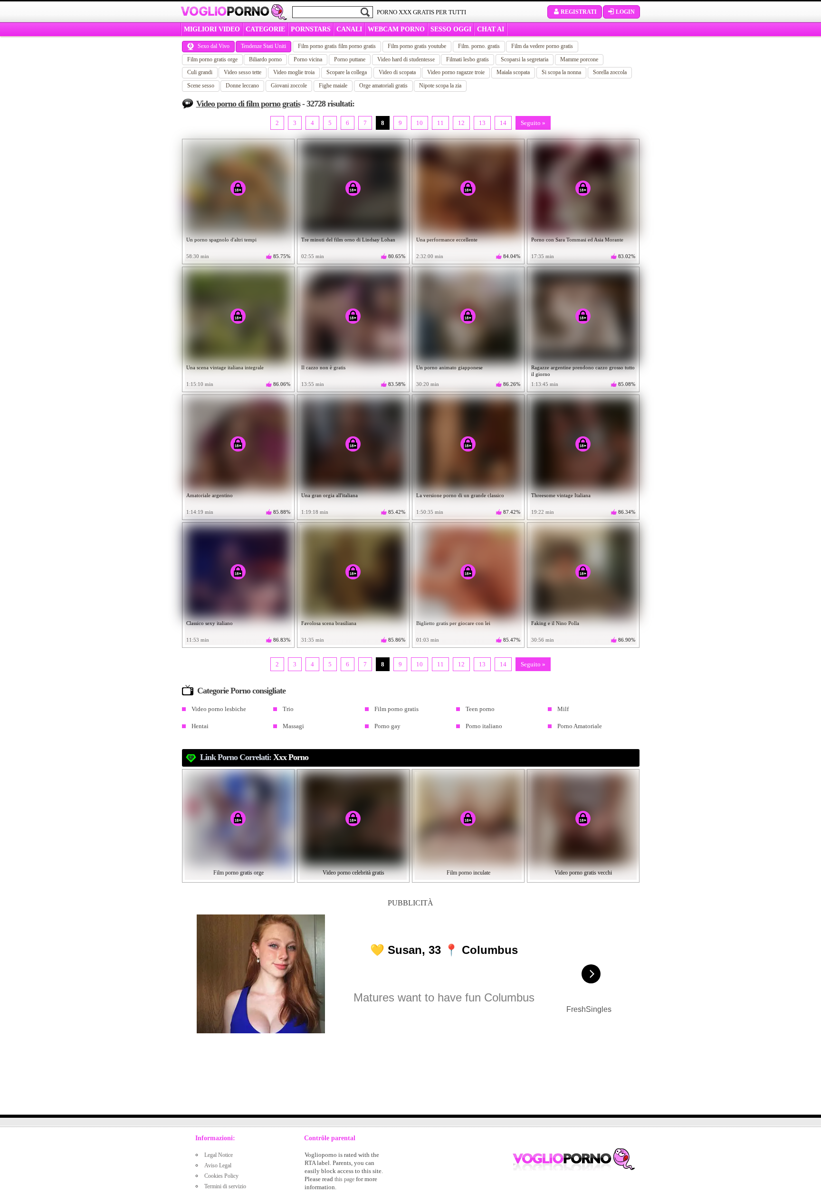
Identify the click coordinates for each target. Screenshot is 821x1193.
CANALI (349, 29)
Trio (288, 708)
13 (482, 122)
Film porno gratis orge (212, 59)
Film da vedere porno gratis (542, 46)
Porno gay (387, 726)
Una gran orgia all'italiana (329, 495)
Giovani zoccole (289, 85)
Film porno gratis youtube (417, 46)
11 (440, 122)
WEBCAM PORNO (396, 29)
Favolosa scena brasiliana (328, 623)
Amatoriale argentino (209, 495)
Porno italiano (484, 726)
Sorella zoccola (610, 72)
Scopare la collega (346, 72)
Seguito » (533, 122)
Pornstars (311, 29)
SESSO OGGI (450, 29)
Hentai (200, 726)
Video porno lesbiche (218, 708)
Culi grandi (199, 72)
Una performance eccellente (446, 239)
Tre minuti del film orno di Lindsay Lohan (348, 239)
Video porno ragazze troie (456, 72)
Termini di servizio (225, 1186)
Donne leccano (242, 85)
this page (344, 1179)
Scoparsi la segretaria (524, 59)
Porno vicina (308, 59)
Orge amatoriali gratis (383, 85)
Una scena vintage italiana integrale (225, 367)
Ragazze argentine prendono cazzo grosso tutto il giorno (583, 371)
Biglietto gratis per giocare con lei (453, 623)
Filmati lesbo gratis (467, 59)
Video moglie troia (294, 72)
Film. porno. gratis (479, 46)
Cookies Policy (221, 1176)
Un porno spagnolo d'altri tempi (221, 239)
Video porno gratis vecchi (583, 872)
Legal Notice (218, 1155)
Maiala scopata (513, 72)
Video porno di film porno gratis (248, 103)
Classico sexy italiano (209, 623)
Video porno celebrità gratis (353, 872)
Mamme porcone (579, 59)
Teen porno (480, 708)
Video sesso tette (242, 72)
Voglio (225, 11)
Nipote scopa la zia (440, 85)
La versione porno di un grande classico (460, 495)
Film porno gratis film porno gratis (337, 46)
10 (419, 122)
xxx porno (290, 757)
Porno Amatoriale (579, 726)
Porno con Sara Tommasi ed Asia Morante (577, 239)
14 (503, 122)
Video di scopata (397, 72)
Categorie (265, 29)
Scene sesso (200, 85)
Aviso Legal (217, 1165)
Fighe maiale (333, 85)
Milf (563, 708)
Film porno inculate (468, 872)
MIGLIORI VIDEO (212, 29)
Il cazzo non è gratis (323, 367)
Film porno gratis (396, 708)
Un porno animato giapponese (449, 367)
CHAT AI (490, 29)
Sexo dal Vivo (213, 46)
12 (461, 122)
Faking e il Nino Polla (555, 623)
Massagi (293, 726)
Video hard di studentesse (406, 59)
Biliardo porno (265, 59)
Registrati (579, 12)
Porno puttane (349, 59)
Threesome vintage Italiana (561, 495)
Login (625, 12)
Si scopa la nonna (561, 72)
